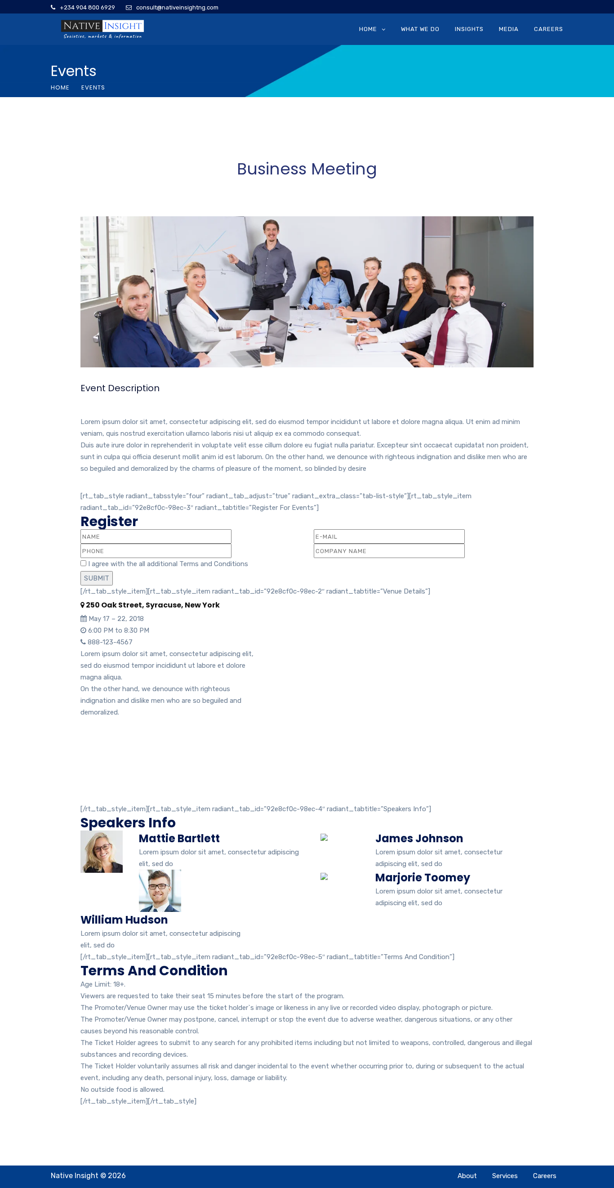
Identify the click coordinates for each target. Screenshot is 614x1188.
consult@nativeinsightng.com (177, 7)
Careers (548, 29)
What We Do (420, 29)
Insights (469, 29)
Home (368, 29)
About (467, 1176)
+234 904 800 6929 (87, 7)
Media (509, 29)
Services (505, 1176)
